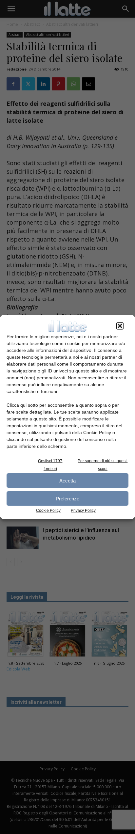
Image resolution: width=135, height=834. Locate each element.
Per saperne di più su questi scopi (102, 465)
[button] (120, 326)
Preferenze (67, 498)
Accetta (67, 480)
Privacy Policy (83, 510)
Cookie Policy (48, 510)
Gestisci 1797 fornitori (50, 465)
